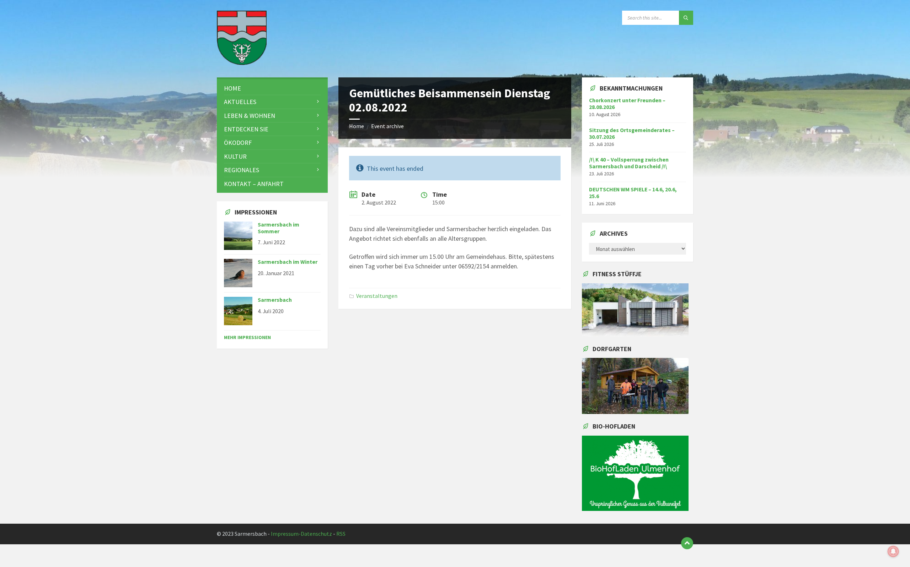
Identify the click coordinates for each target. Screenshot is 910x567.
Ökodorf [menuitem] (238, 142)
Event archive (387, 126)
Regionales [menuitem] (241, 170)
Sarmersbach (275, 299)
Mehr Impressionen (247, 337)
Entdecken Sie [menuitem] (246, 129)
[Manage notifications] (893, 551)
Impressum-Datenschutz (301, 533)
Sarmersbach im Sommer (278, 228)
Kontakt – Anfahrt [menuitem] (254, 184)
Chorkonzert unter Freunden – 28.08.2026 (627, 103)
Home (356, 126)
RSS (341, 533)
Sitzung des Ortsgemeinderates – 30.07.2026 (632, 133)
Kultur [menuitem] (235, 156)
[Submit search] (686, 18)
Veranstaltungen (376, 296)
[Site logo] (242, 63)
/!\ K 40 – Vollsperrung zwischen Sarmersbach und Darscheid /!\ (629, 163)
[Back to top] (687, 543)
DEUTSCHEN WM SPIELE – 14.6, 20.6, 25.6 (633, 193)
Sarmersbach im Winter (287, 261)
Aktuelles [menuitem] (240, 102)
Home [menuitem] (232, 88)
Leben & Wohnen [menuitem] (249, 115)
